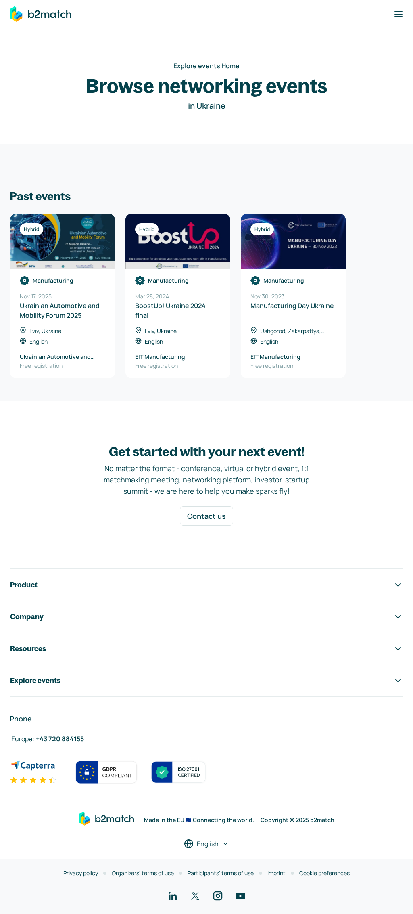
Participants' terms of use (221, 873)
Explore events (35, 680)
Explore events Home (206, 65)
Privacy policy (80, 873)
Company (27, 616)
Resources (28, 648)
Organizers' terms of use (143, 873)
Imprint (276, 873)
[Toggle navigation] (398, 14)
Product (24, 584)
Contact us (206, 516)
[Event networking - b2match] (41, 14)
